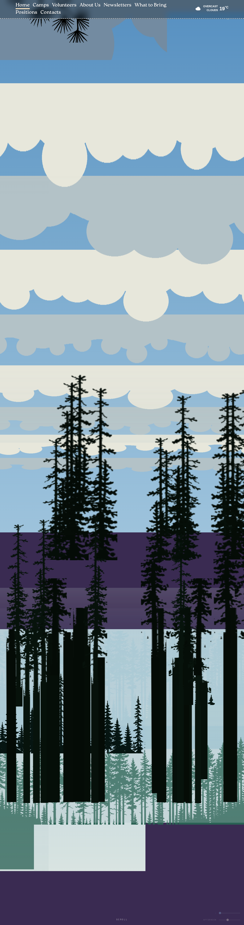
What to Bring (150, 5)
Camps (41, 5)
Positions (26, 12)
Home (23, 5)
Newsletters (118, 5)
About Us (90, 5)
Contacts (50, 12)
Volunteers (64, 5)
